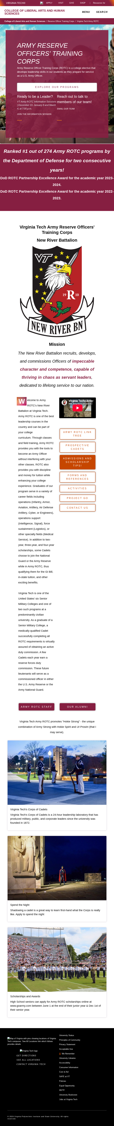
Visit (60, 3)
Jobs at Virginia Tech (68, 1099)
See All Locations (29, 1060)
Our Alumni (77, 707)
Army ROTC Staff (36, 707)
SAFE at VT (64, 1076)
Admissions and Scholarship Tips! (77, 462)
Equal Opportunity (67, 1086)
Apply (49, 3)
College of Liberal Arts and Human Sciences (25, 21)
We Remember (68, 1054)
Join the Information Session (34, 114)
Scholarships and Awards (25, 996)
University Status (66, 1035)
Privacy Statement (67, 1044)
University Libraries (67, 1058)
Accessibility (64, 1063)
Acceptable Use (66, 1049)
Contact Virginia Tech (31, 1064)
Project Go (77, 498)
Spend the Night (19, 904)
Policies (62, 1081)
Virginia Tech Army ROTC (88, 21)
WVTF (62, 1090)
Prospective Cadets (77, 447)
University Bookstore (68, 1095)
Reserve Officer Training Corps (62, 21)
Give (71, 3)
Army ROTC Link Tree (77, 434)
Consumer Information (68, 1067)
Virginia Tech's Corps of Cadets (28, 809)
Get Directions (27, 1055)
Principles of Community (69, 1040)
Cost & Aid (63, 1072)
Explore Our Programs (57, 87)
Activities (77, 488)
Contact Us (77, 508)
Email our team (66, 109)
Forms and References (77, 477)
